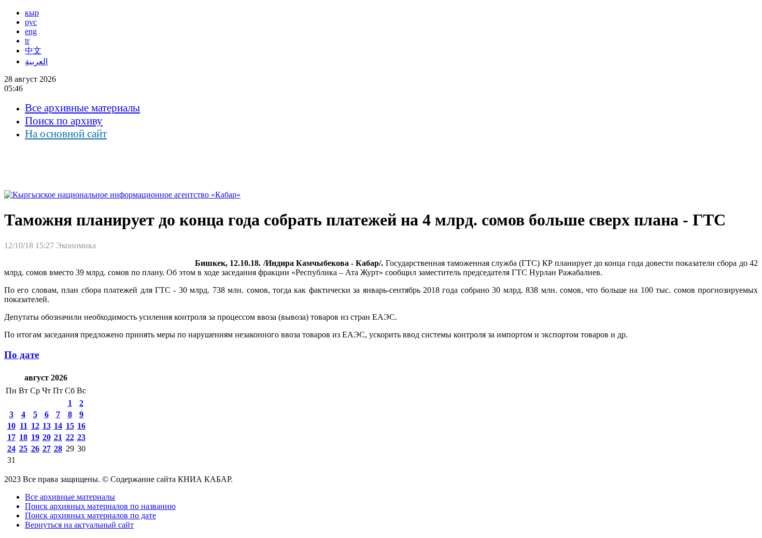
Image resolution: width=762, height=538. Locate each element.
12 (35, 425)
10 (11, 425)
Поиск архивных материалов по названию (100, 506)
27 (47, 448)
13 (47, 425)
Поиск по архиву (64, 121)
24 (11, 448)
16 (81, 425)
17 (11, 437)
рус (31, 22)
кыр (32, 12)
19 (35, 437)
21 (58, 437)
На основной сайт (66, 134)
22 (70, 437)
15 (70, 425)
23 (81, 437)
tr (27, 40)
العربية (36, 61)
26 (35, 448)
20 (47, 437)
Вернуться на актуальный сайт (79, 524)
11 (23, 425)
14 (58, 425)
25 (23, 448)
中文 (33, 50)
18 (23, 437)
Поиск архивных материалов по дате (90, 515)
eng (31, 31)
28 (58, 448)
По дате (21, 354)
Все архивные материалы (82, 108)
